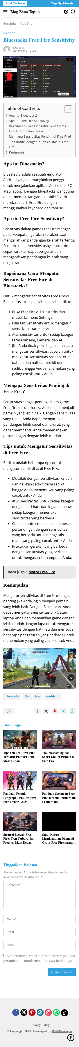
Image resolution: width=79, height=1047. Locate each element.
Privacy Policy (40, 1025)
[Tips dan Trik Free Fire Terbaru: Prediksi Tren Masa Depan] (20, 739)
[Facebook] (15, 1013)
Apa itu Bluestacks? (23, 115)
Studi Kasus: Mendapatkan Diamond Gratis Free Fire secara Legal (58, 839)
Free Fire (9, 33)
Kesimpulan (18, 152)
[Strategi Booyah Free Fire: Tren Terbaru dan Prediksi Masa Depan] (20, 821)
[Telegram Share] (63, 711)
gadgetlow (19, 47)
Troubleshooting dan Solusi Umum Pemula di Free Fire (58, 756)
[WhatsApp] (56, 1013)
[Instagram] (48, 1013)
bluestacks (12, 696)
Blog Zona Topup (25, 11)
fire (27, 696)
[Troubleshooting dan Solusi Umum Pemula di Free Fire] (59, 739)
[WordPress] (40, 1013)
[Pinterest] (32, 1013)
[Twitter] (23, 1013)
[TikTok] (64, 1012)
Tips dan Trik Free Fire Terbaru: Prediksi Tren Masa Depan (19, 756)
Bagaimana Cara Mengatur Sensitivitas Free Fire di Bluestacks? (37, 128)
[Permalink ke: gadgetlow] (6, 49)
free (37, 696)
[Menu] (6, 11)
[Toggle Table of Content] (66, 109)
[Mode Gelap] (65, 11)
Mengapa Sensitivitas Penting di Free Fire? (40, 136)
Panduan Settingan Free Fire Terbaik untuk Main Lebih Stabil (59, 797)
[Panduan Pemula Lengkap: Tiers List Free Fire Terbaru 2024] (20, 780)
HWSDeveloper (62, 1031)
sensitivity (52, 696)
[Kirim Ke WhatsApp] (72, 711)
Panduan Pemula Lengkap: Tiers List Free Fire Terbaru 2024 (19, 797)
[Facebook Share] (37, 711)
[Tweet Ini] (46, 711)
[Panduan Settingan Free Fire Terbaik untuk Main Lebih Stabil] (59, 780)
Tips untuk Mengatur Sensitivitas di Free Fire (38, 144)
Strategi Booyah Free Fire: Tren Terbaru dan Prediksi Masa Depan (18, 838)
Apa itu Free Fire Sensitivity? (29, 121)
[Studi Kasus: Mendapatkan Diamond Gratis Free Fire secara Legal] (59, 821)
